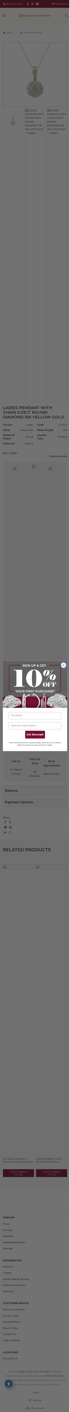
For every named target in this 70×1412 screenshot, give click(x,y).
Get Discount (34, 734)
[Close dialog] (63, 665)
